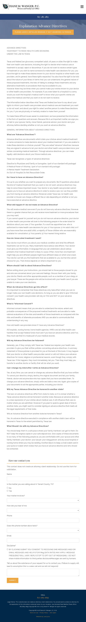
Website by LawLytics (43, 616)
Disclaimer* (11, 546)
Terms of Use (34, 612)
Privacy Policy (44, 612)
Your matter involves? (16, 496)
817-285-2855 (43, 17)
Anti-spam (53, 612)
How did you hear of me (17, 506)
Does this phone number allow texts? (22, 526)
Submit (12, 580)
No (10, 488)
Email (9, 536)
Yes (10, 491)
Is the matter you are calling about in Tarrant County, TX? (30, 484)
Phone (9, 516)
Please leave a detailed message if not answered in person (43, 32)
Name (9, 474)
